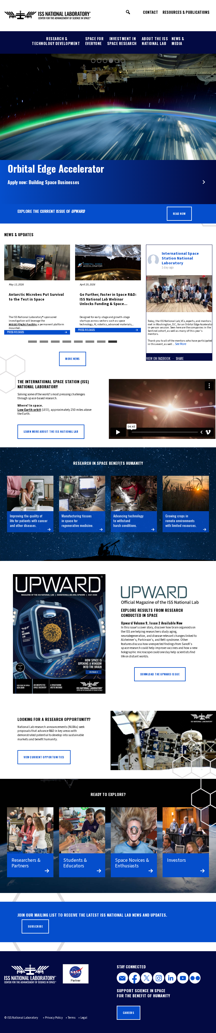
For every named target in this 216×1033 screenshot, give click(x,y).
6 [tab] (90, 341)
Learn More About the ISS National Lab (51, 432)
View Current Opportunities (44, 757)
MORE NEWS (72, 359)
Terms (71, 1018)
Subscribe (35, 926)
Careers (128, 1013)
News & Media (178, 41)
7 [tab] (101, 341)
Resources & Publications (186, 12)
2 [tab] (44, 341)
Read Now (179, 214)
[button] (128, 12)
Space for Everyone (94, 41)
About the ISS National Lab (155, 41)
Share (180, 358)
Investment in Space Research (122, 41)
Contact (150, 12)
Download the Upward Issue (160, 674)
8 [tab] (112, 341)
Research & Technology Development (56, 41)
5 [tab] (78, 341)
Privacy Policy (54, 1018)
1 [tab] (32, 341)
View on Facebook (158, 358)
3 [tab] (55, 341)
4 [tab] (66, 341)
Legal (83, 1018)
